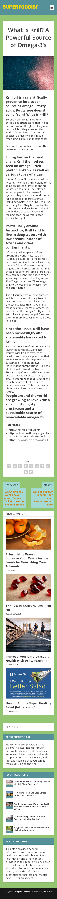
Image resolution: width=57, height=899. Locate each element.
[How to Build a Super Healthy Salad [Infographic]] (28, 683)
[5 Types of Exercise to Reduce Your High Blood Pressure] (9, 829)
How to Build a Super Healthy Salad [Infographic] (28, 705)
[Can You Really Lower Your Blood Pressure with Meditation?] (9, 818)
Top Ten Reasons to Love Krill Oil (28, 608)
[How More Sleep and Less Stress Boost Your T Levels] (9, 794)
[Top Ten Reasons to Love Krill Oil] (28, 587)
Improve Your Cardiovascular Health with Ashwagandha (28, 658)
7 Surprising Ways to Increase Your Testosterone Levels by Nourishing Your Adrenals (27, 560)
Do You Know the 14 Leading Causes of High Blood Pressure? (32, 782)
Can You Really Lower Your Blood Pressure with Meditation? (30, 817)
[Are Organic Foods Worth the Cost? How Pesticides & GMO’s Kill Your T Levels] (9, 805)
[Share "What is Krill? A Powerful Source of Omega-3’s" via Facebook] (9, 466)
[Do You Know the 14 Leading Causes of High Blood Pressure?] (9, 783)
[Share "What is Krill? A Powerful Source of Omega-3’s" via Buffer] (42, 466)
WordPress (48, 891)
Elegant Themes (22, 891)
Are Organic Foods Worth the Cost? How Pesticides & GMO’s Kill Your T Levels (31, 806)
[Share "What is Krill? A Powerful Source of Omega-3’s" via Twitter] (14, 466)
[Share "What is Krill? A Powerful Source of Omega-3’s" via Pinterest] (31, 466)
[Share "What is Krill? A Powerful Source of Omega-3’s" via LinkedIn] (37, 466)
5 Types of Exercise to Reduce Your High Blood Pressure (31, 828)
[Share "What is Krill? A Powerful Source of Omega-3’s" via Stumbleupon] (48, 466)
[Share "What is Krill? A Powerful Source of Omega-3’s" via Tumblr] (25, 466)
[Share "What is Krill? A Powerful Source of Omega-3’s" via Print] (31, 471)
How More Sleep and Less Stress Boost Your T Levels (30, 794)
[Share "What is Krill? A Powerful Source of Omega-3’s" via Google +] (20, 466)
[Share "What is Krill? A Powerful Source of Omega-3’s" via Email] (25, 471)
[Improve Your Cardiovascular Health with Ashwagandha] (28, 635)
